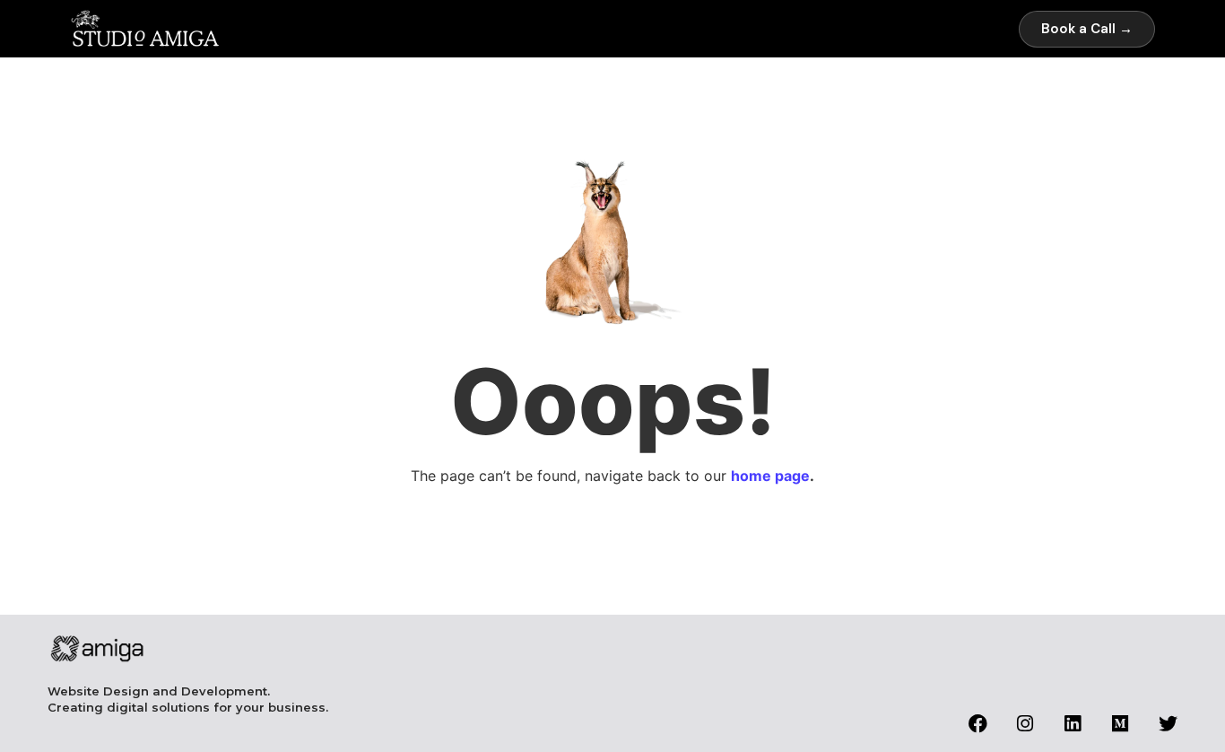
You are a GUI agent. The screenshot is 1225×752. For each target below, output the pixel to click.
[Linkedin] (1073, 723)
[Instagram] (1025, 723)
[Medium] (1120, 723)
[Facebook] (978, 723)
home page (770, 476)
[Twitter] (1168, 723)
